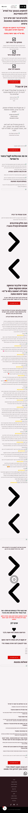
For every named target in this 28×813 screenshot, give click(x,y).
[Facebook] (14, 804)
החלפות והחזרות (14, 798)
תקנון (14, 793)
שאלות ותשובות (14, 782)
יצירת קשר (14, 789)
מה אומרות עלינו (14, 784)
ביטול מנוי (14, 800)
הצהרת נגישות (14, 796)
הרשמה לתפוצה (14, 786)
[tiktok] (11, 804)
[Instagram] (17, 804)
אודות (14, 779)
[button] (14, 242)
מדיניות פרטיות (14, 791)
